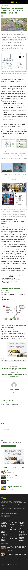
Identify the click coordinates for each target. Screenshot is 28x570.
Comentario (4, 407)
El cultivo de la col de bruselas (13, 475)
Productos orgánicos (21, 532)
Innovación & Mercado (13, 532)
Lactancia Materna (12, 534)
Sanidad (21, 535)
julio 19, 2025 (16, 15)
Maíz (11, 536)
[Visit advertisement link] (17, 349)
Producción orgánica (21, 527)
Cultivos (3, 537)
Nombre (3, 423)
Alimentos (3, 529)
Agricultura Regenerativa (4, 523)
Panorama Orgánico (21, 523)
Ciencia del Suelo (5, 535)
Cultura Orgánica (8, 15)
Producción (6, 5)
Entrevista (12, 524)
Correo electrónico (5, 429)
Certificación (4, 534)
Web (2, 435)
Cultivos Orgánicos (3, 540)
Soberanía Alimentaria (21, 538)
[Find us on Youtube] (5, 516)
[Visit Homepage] (14, 2)
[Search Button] (26, 2)
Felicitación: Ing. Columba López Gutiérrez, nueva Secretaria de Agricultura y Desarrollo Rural (16, 547)
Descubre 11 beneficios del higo (14, 470)
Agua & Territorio (5, 528)
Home (2, 5)
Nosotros (3, 563)
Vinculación (21, 540)
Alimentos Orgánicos (3, 532)
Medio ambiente (13, 538)
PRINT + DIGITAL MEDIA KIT (12, 564)
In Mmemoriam (13, 529)
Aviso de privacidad (16, 563)
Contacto (2, 564)
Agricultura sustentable (3, 526)
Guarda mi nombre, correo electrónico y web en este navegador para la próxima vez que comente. (13, 441)
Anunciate (8, 563)
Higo (11, 527)
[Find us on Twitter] (8, 516)
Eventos (12, 525)
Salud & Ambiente (23, 534)
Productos (21, 529)
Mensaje (12, 539)
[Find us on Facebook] (2, 516)
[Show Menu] (1, 2)
